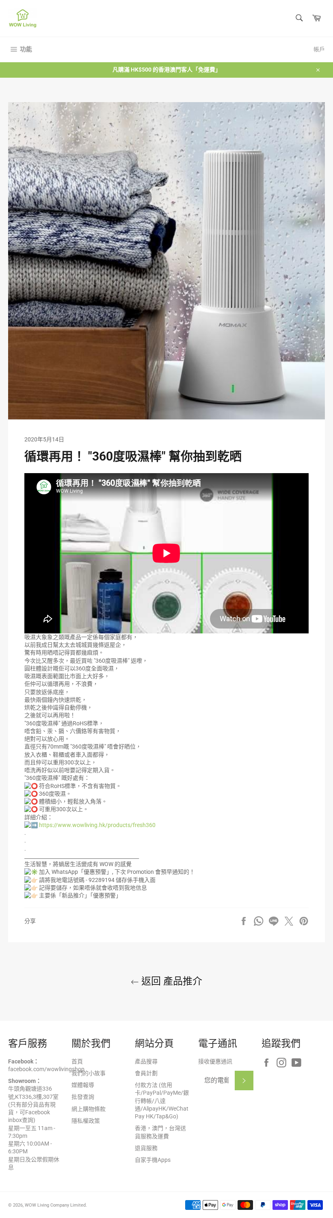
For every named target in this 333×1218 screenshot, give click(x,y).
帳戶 (319, 49)
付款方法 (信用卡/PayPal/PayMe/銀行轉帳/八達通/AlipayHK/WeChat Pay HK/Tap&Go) (162, 1101)
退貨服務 (146, 1148)
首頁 (77, 1061)
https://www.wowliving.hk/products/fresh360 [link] (97, 825)
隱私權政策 (85, 1121)
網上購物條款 (88, 1109)
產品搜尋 (146, 1061)
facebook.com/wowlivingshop (46, 1069)
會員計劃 (146, 1073)
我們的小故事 (88, 1073)
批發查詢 (82, 1097)
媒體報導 (82, 1085)
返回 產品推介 (170, 981)
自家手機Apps (153, 1160)
